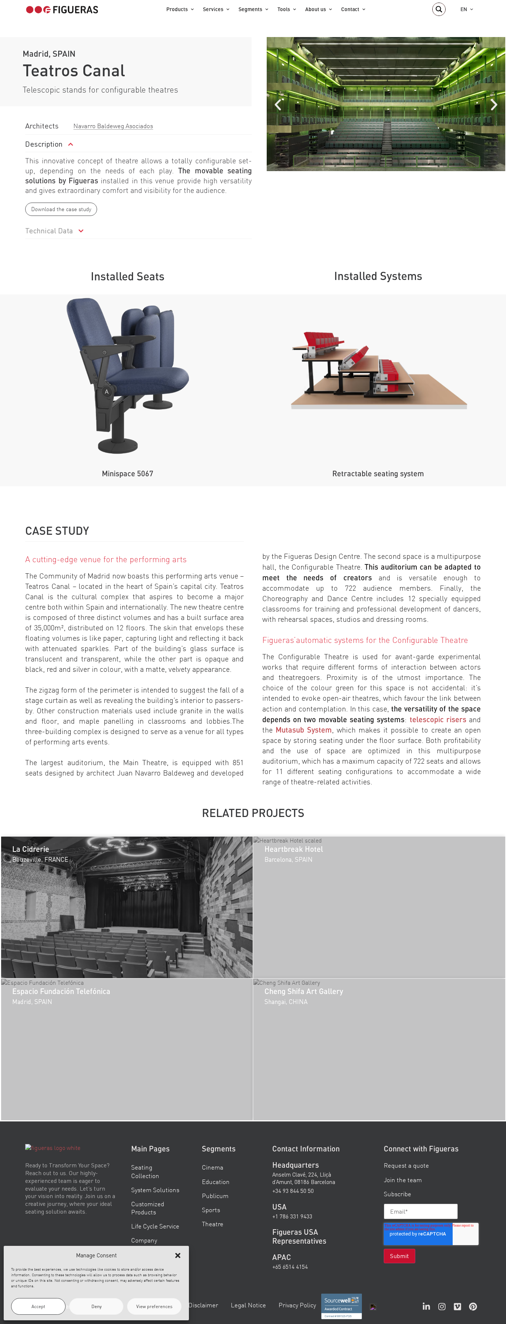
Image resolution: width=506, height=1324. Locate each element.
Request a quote (406, 1165)
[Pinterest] (473, 1306)
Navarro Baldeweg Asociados (113, 126)
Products (177, 9)
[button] (178, 1255)
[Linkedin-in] (426, 1306)
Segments (250, 9)
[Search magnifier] (439, 9)
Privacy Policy (297, 1305)
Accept (38, 1306)
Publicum (215, 1195)
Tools (283, 9)
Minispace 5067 (127, 473)
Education (216, 1181)
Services (213, 9)
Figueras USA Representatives (299, 1236)
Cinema (212, 1167)
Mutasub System (304, 729)
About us (315, 9)
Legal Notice (248, 1305)
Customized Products (147, 1207)
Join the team (403, 1179)
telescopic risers (438, 719)
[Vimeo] (457, 1306)
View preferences (154, 1306)
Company (144, 1240)
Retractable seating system (378, 473)
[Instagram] (442, 1306)
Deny (96, 1306)
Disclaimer (203, 1305)
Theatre (212, 1224)
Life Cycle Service (155, 1226)
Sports (211, 1209)
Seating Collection (145, 1171)
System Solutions (155, 1189)
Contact (350, 9)
